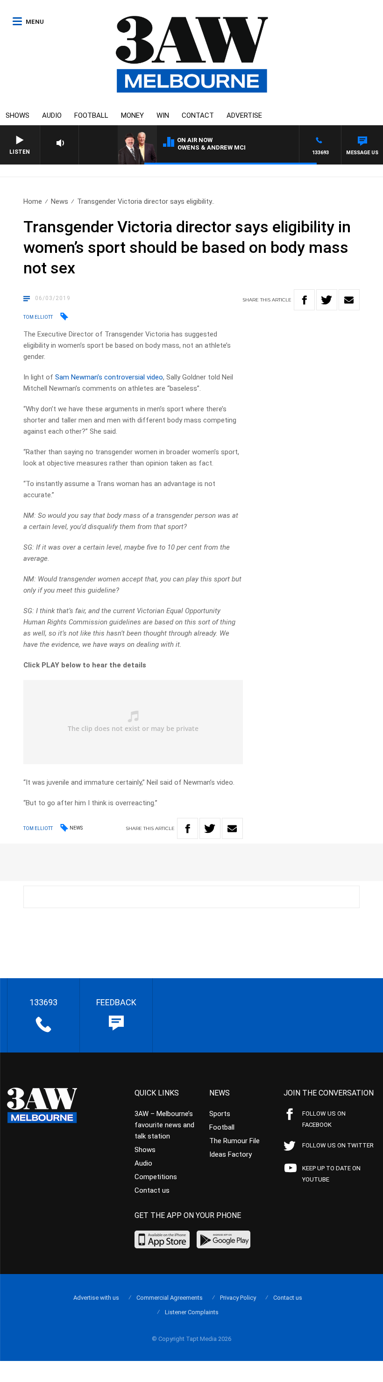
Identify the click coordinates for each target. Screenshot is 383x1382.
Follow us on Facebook (324, 1119)
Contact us (152, 1190)
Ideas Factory (230, 1154)
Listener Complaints (192, 1312)
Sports (219, 1114)
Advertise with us (96, 1297)
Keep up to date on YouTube (331, 1174)
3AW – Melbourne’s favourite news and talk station (164, 1125)
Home (32, 201)
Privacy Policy (238, 1297)
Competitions (156, 1177)
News (59, 201)
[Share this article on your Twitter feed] (326, 299)
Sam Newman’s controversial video (109, 377)
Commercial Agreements (169, 1297)
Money (132, 115)
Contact (198, 115)
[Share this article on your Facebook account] (304, 299)
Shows (17, 115)
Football (91, 115)
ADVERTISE (244, 115)
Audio (52, 115)
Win (162, 115)
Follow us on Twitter (338, 1145)
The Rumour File (234, 1141)
